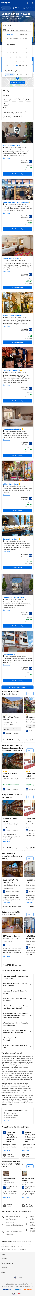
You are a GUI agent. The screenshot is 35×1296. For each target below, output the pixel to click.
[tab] (10, 34)
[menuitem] (6, 8)
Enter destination (11, 24)
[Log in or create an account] (27, 3)
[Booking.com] (5, 2)
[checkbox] (26, 48)
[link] (6, 99)
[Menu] (32, 3)
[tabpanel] (16, 57)
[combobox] (17, 25)
